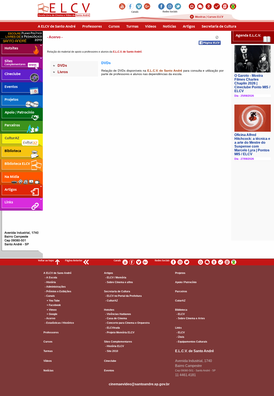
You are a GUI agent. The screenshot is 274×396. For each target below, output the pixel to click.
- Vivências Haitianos (117, 314)
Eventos (109, 370)
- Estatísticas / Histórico (58, 322)
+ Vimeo (50, 309)
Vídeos (47, 360)
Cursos (47, 341)
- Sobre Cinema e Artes (190, 318)
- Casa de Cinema (115, 318)
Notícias (48, 370)
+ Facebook (52, 305)
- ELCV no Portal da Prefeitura (123, 295)
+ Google (50, 314)
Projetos (180, 273)
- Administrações (54, 286)
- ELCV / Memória (115, 277)
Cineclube (110, 360)
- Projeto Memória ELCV (119, 332)
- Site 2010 (111, 351)
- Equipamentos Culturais (191, 341)
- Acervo (49, 318)
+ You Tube (51, 300)
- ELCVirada (112, 327)
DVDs (62, 65)
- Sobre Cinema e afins (118, 282)
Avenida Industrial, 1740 (193, 361)
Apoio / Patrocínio (186, 282)
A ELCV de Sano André (57, 273)
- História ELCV (114, 346)
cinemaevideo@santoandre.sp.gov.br (139, 384)
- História (49, 282)
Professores (51, 332)
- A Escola (50, 277)
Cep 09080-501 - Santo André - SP (195, 370)
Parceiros (181, 291)
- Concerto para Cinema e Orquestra (127, 322)
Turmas (48, 351)
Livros (63, 72)
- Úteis (179, 336)
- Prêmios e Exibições (57, 291)
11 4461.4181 (185, 375)
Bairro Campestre (188, 366)
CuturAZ (180, 300)
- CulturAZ (111, 300)
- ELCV (180, 314)
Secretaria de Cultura (117, 291)
